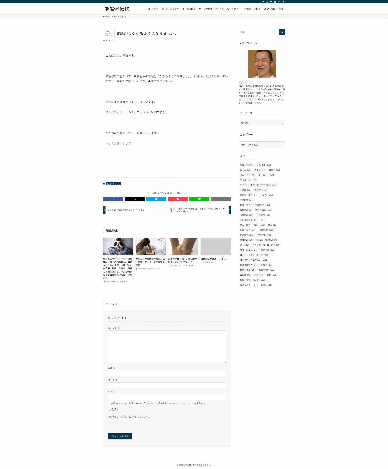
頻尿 (271, 275)
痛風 (272, 225)
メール (113, 380)
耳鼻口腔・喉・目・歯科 (267, 245)
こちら (258, 103)
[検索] (283, 1)
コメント (114, 328)
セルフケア (247, 175)
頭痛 (258, 275)
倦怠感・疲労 (248, 195)
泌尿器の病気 (248, 220)
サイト (111, 392)
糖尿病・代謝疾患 (267, 240)
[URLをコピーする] (221, 199)
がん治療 (264, 165)
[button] (113, 199)
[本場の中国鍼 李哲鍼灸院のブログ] (118, 9)
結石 (244, 245)
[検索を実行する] (282, 32)
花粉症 (266, 265)
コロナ (274, 170)
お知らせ (246, 165)
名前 (111, 368)
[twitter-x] (267, 1)
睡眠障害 (247, 235)
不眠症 (245, 190)
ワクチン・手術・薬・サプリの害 (258, 185)
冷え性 (267, 195)
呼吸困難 (246, 200)
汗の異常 (263, 215)
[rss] (275, 1)
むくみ (245, 170)
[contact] (279, 1)
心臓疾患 (246, 215)
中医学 (260, 190)
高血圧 (266, 285)
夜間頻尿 (246, 210)
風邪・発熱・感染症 (252, 280)
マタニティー (248, 180)
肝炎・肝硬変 (248, 250)
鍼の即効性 (267, 270)
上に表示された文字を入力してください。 (129, 416)
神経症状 (264, 235)
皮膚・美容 (248, 230)
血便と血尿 (247, 270)
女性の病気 (263, 210)
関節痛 (245, 275)
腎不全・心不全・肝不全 (254, 255)
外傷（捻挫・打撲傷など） (255, 205)
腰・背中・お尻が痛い (253, 260)
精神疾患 (246, 240)
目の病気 (266, 230)
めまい (259, 170)
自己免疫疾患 (248, 265)
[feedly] (271, 1)
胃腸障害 (268, 250)
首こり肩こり (248, 285)
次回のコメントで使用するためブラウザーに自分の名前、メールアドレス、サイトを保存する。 (159, 403)
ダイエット (266, 175)
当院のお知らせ (114, 184)
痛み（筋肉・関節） (252, 225)
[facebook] (263, 1)
